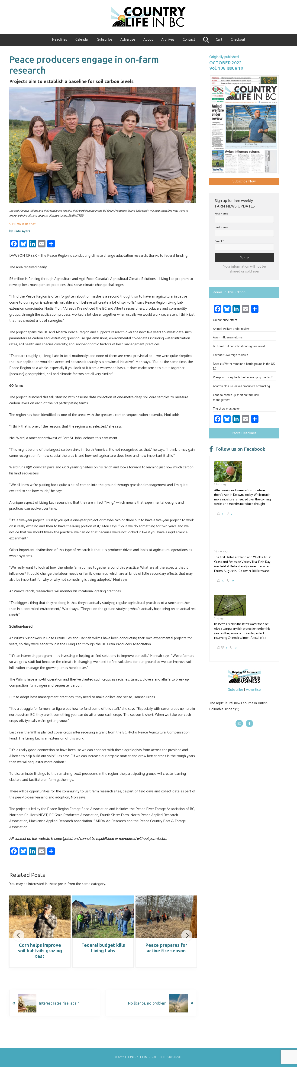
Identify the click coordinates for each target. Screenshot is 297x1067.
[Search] (205, 40)
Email (219, 241)
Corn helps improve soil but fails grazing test (40, 950)
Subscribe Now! (244, 181)
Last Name (221, 227)
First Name (221, 213)
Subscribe (235, 690)
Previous (18, 935)
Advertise (253, 690)
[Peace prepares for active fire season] (166, 916)
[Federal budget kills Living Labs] (103, 916)
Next (186, 935)
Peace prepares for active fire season (166, 947)
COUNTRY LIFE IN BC (138, 1057)
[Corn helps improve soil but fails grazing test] (40, 916)
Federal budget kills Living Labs (103, 947)
